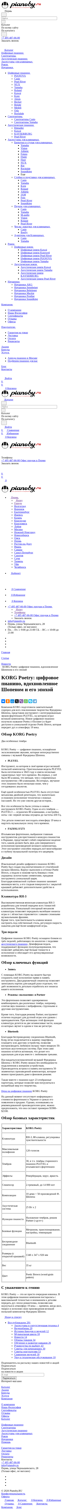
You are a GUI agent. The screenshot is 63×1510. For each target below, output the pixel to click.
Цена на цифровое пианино (16, 1091)
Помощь (5, 1442)
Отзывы (12, 318)
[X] (17, 701)
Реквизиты (14, 341)
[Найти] (4, 34)
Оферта (5, 1496)
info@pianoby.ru (16, 621)
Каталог (5, 1387)
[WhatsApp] (26, 701)
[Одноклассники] (8, 701)
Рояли (4, 1436)
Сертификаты (15, 315)
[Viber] (21, 701)
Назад (18, 500)
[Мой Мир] (12, 701)
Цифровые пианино (12, 1424)
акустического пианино (14, 944)
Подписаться (9, 1378)
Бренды (5, 1392)
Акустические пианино (14, 1430)
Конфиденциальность (13, 1493)
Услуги (5, 1395)
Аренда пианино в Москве (22, 358)
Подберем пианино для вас (23, 361)
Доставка (13, 335)
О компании (14, 310)
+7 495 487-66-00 (10, 37)
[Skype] (30, 701)
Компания (6, 1398)
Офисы (12, 321)
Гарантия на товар (18, 332)
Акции (5, 1390)
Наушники (7, 1439)
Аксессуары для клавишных (16, 1433)
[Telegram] (35, 701)
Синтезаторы (8, 1427)
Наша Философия (17, 313)
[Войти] (2, 470)
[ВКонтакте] (3, 701)
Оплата (12, 338)
